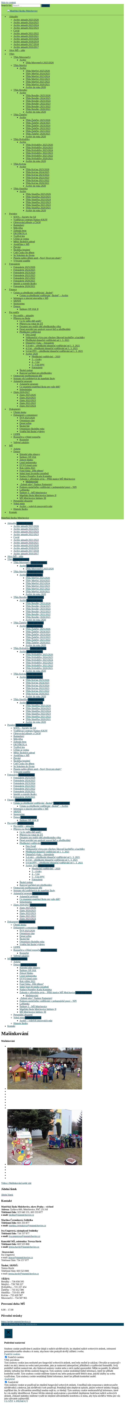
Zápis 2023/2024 (28, 406)
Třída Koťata (19, 164)
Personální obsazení (22, 501)
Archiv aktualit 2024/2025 (26, 22)
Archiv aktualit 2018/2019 (26, 41)
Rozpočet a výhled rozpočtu (26, 437)
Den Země (31, 334)
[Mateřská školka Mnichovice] (22, 11)
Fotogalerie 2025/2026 (24, 267)
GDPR (16, 434)
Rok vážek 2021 (27, 468)
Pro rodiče (14, 312)
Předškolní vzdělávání (30, 332)
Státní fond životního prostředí (34, 473)
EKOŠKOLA (20, 233)
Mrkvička (18, 228)
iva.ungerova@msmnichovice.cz (24, 1236)
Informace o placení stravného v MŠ (30, 298)
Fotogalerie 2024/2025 (24, 270)
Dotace (16, 306)
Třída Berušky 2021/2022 (38, 106)
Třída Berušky (20, 90)
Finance (13, 289)
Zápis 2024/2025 (28, 397)
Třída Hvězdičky (21, 139)
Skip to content (8, 2)
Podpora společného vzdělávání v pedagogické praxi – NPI (48, 487)
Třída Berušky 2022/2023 (38, 103)
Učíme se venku (21, 239)
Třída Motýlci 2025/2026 (38, 71)
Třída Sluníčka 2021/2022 (38, 205)
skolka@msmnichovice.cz (21, 1215)
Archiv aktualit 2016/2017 (26, 553)
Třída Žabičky (20, 114)
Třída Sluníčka (20, 188)
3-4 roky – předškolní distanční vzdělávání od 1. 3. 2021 (53, 345)
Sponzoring (19, 303)
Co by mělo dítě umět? (30, 321)
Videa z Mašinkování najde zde (16, 1183)
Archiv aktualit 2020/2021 (26, 36)
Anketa (16, 448)
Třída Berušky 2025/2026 (38, 95)
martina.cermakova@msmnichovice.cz (27, 1225)
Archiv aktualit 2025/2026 (26, 19)
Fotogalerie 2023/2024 (24, 272)
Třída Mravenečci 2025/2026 (40, 62)
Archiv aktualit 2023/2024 (26, 25)
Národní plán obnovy (30, 454)
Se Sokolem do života (23, 255)
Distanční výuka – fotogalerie (40, 343)
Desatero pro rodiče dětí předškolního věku (40, 326)
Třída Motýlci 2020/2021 (38, 84)
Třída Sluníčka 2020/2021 (38, 207)
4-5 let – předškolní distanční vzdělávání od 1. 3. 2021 (52, 348)
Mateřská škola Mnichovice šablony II (38, 495)
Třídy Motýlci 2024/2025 (38, 73)
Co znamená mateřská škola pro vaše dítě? (40, 386)
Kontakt (13, 512)
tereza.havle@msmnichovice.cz (24, 1247)
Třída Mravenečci (21, 57)
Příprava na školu (21, 318)
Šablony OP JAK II (29, 309)
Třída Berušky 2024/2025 (38, 98)
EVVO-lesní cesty (28, 465)
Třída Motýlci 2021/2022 (38, 81)
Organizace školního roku (32, 428)
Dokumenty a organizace (25, 415)
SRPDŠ (17, 301)
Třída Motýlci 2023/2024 (38, 76)
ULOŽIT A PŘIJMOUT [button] (16, 1401)
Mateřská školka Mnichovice (15, 518)
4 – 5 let (35, 362)
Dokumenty (15, 409)
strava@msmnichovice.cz (20, 1257)
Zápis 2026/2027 (21, 392)
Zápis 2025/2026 (28, 395)
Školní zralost (26, 370)
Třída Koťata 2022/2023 (37, 177)
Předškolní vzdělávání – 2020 (46, 356)
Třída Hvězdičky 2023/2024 (39, 150)
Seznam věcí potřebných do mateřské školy (34, 378)
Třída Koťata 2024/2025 (37, 172)
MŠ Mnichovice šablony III (33, 498)
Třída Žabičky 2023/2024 (38, 125)
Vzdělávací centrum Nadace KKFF (30, 219)
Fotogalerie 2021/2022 (24, 278)
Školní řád (24, 426)
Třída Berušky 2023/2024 (38, 101)
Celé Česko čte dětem (23, 252)
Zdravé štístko (26, 459)
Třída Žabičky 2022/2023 (38, 128)
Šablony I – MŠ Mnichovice (33, 492)
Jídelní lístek (7, 1195)
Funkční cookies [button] (12, 1354)
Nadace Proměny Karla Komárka (36, 476)
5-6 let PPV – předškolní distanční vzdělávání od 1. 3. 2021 (54, 351)
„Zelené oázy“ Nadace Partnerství (36, 484)
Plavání (17, 247)
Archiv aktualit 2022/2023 (26, 28)
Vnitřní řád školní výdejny (32, 431)
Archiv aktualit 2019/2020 (26, 39)
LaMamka (24, 490)
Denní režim (25, 423)
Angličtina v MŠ (21, 244)
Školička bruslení (21, 249)
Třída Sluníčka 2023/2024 (38, 199)
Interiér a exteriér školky (25, 283)
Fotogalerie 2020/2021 (24, 281)
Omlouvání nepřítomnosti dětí (27, 375)
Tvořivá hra (19, 236)
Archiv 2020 (32, 354)
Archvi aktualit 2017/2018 (26, 44)
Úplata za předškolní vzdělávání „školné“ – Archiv (44, 295)
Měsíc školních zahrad (24, 241)
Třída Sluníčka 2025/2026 (38, 194)
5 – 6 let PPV (38, 365)
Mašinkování (32, 481)
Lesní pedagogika (28, 462)
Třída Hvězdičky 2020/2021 (39, 158)
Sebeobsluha (26, 389)
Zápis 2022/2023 (28, 400)
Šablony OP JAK (28, 457)
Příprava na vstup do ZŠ (31, 323)
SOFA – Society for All (24, 217)
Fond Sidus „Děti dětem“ (32, 470)
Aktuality (13, 16)
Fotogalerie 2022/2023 (24, 275)
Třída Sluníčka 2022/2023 (38, 202)
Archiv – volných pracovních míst (36, 506)
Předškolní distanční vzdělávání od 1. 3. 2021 (47, 340)
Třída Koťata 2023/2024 (37, 175)
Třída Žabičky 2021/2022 (38, 131)
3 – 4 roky (37, 359)
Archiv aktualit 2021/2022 (26, 33)
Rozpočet (24, 439)
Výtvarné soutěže (21, 260)
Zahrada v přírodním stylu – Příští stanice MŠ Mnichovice (47, 479)
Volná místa (19, 503)
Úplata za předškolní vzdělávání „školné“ (33, 292)
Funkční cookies (16, 1357)
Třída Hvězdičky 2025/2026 (39, 144)
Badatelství (18, 225)
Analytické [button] (9, 1379)
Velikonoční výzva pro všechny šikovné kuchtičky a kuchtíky (55, 337)
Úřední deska (19, 412)
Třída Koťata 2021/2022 (37, 180)
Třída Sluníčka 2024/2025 (38, 197)
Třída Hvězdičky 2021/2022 (39, 155)
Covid (16, 30)
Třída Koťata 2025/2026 (37, 169)
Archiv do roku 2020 (36, 87)
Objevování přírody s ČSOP (27, 222)
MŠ (11, 445)
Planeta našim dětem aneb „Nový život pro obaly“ (37, 258)
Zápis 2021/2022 (28, 403)
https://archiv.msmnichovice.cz (16, 1321)
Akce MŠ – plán (17, 50)
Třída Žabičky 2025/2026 (38, 120)
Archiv (23, 60)
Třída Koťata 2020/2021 (37, 183)
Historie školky (20, 509)
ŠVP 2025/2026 (27, 417)
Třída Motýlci (20, 65)
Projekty (13, 213)
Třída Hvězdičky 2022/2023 (39, 153)
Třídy (11, 54)
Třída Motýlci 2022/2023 (38, 79)
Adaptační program (22, 381)
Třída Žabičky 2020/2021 (38, 134)
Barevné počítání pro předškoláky (36, 373)
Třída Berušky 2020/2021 (38, 109)
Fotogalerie (14, 264)
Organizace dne (27, 420)
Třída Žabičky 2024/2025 (38, 123)
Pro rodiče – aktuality (23, 315)
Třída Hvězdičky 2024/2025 (39, 147)
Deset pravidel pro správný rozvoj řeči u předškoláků (45, 329)
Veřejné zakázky (21, 442)
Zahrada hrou (19, 230)
